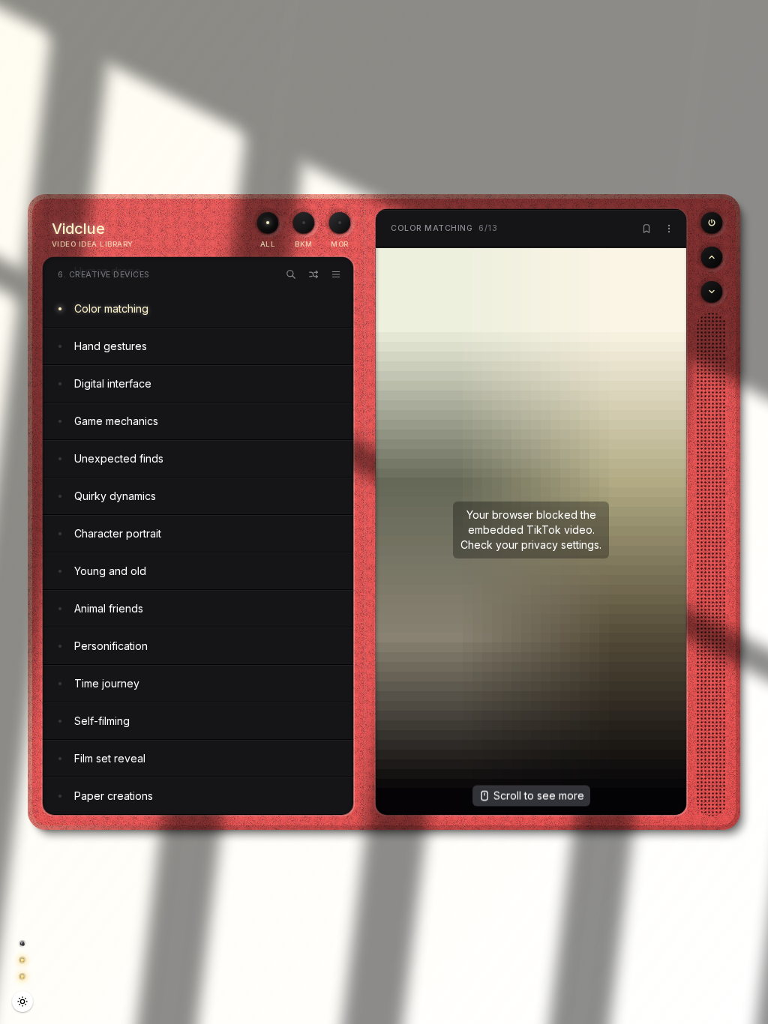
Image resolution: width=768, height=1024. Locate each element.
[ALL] (267, 222)
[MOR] (339, 222)
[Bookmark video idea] (646, 228)
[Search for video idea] (291, 274)
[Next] (711, 291)
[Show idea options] (669, 228)
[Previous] (711, 222)
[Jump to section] (336, 274)
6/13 (444, 228)
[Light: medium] (22, 1001)
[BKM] (303, 222)
